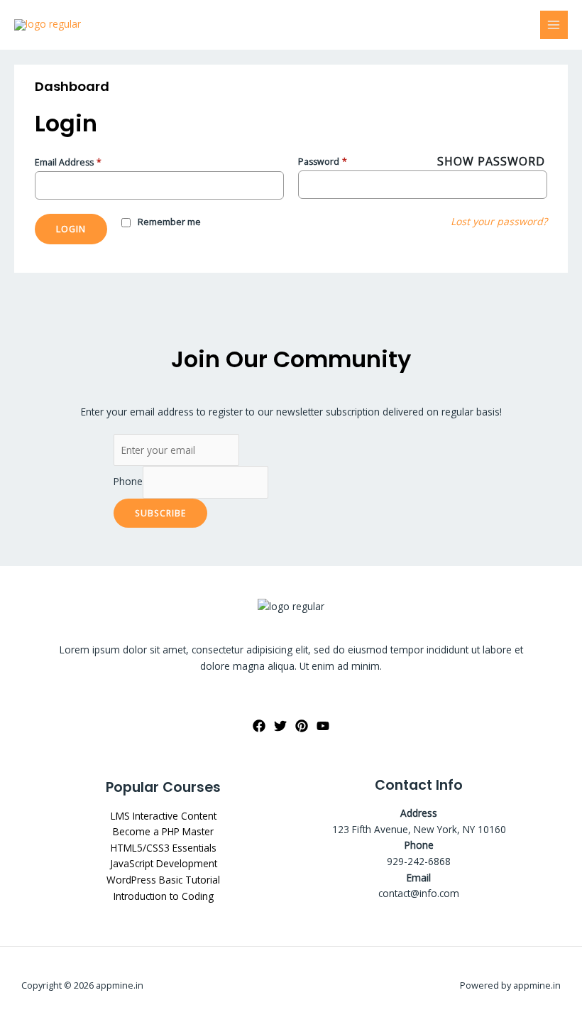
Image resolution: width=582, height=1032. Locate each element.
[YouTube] (323, 725)
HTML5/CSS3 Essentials (163, 847)
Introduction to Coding (164, 896)
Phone (128, 482)
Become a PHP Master (163, 831)
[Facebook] (259, 725)
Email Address (68, 162)
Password (322, 162)
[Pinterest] (301, 725)
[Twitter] (280, 725)
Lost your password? (499, 221)
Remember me (169, 222)
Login (71, 228)
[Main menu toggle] (554, 24)
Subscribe (160, 512)
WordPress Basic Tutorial (163, 879)
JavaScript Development (163, 863)
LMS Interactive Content (163, 815)
